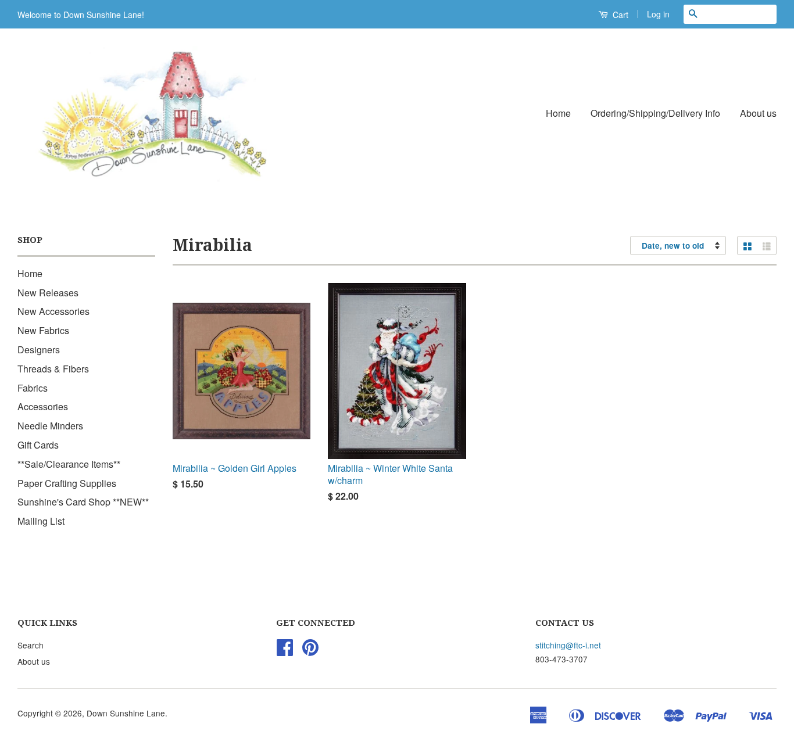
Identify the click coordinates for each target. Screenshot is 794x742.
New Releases (47, 292)
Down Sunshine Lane (126, 713)
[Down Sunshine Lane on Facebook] (285, 651)
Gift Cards (38, 444)
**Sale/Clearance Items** (68, 464)
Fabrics (32, 388)
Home (558, 113)
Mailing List (41, 521)
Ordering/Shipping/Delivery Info (655, 113)
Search (30, 645)
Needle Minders (50, 425)
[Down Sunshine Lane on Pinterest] (310, 651)
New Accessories (53, 311)
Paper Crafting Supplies (66, 483)
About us (758, 113)
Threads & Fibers (53, 368)
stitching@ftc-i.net (568, 645)
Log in (658, 14)
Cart (619, 14)
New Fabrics (43, 330)
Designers (38, 349)
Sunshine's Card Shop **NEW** (83, 501)
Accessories (42, 406)
